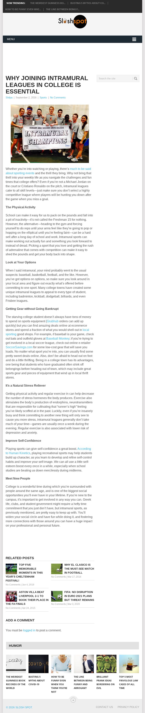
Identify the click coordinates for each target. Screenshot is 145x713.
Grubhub (53, 321)
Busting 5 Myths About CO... (87, 3)
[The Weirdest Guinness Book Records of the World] (16, 664)
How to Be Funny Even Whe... (23, 9)
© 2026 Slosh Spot (19, 707)
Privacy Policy (128, 706)
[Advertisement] (74, 55)
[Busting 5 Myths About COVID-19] (39, 664)
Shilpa (9, 97)
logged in (29, 630)
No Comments (58, 97)
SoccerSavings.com (19, 347)
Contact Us (104, 706)
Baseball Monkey (57, 338)
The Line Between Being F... (62, 9)
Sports (43, 97)
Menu (11, 39)
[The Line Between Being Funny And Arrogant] (84, 664)
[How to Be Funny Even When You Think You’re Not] (61, 664)
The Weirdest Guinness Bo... (47, 3)
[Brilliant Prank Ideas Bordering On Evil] (106, 664)
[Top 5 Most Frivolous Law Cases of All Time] (129, 664)
